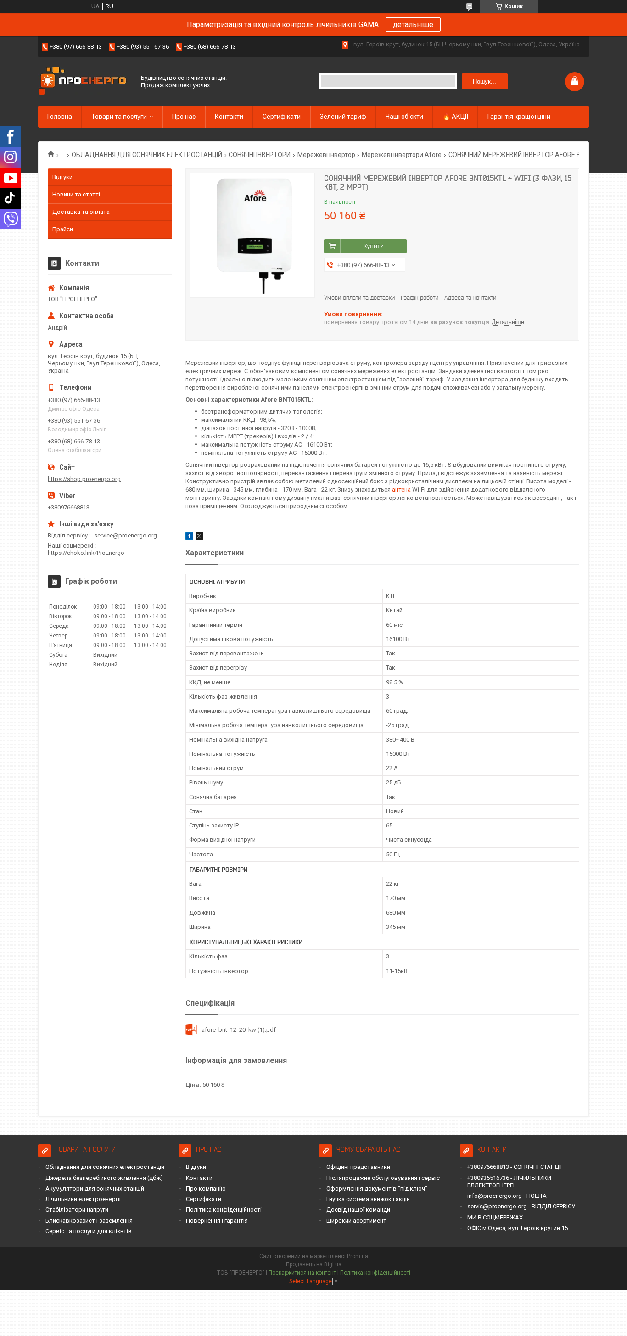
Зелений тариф (343, 116)
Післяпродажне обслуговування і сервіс (383, 1177)
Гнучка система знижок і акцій (368, 1199)
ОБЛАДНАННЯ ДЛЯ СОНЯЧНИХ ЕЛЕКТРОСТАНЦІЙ (147, 154)
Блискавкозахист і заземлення (89, 1220)
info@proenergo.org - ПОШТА (507, 1195)
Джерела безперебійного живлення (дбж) (104, 1177)
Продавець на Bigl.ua (313, 1264)
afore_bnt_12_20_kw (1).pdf (239, 1029)
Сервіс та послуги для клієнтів (88, 1231)
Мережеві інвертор (326, 154)
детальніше (413, 24)
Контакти (229, 116)
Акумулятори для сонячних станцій (94, 1188)
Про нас (184, 116)
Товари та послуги (119, 116)
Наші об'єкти (404, 116)
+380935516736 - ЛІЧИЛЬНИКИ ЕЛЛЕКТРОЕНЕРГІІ (509, 1181)
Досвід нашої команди (358, 1209)
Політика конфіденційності (224, 1209)
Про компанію (206, 1188)
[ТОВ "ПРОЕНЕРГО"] (84, 81)
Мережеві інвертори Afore (402, 154)
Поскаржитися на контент (302, 1272)
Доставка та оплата (81, 211)
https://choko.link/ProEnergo (86, 552)
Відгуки (62, 176)
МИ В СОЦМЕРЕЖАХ (495, 1217)
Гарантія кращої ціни (518, 116)
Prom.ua (357, 1256)
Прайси (62, 229)
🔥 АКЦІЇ (455, 116)
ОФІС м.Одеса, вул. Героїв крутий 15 (517, 1227)
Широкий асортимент (356, 1220)
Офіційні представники (358, 1166)
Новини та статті (76, 194)
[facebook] (189, 537)
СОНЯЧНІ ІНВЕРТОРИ (260, 154)
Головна (59, 116)
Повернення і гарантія (217, 1220)
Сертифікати (282, 116)
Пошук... (484, 81)
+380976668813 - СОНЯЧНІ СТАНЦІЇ (514, 1166)
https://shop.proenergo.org (84, 478)
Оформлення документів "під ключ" (376, 1188)
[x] (199, 537)
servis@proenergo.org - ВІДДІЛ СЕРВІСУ (521, 1206)
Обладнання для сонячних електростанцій (104, 1166)
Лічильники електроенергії (83, 1199)
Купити (374, 246)
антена (401, 489)
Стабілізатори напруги (76, 1209)
